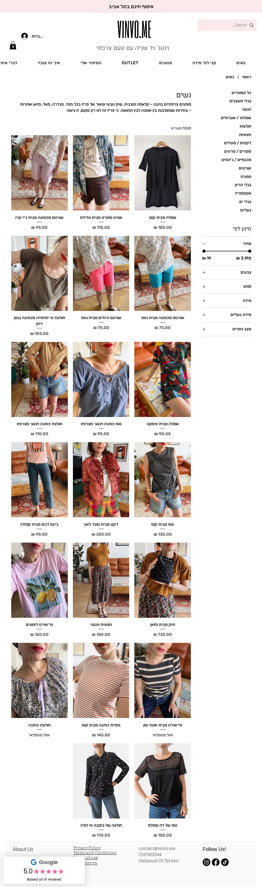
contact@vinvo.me (157, 848)
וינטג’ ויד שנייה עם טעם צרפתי (132, 48)
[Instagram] (206, 862)
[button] (12, 45)
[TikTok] (225, 862)
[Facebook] (216, 862)
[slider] (204, 251)
